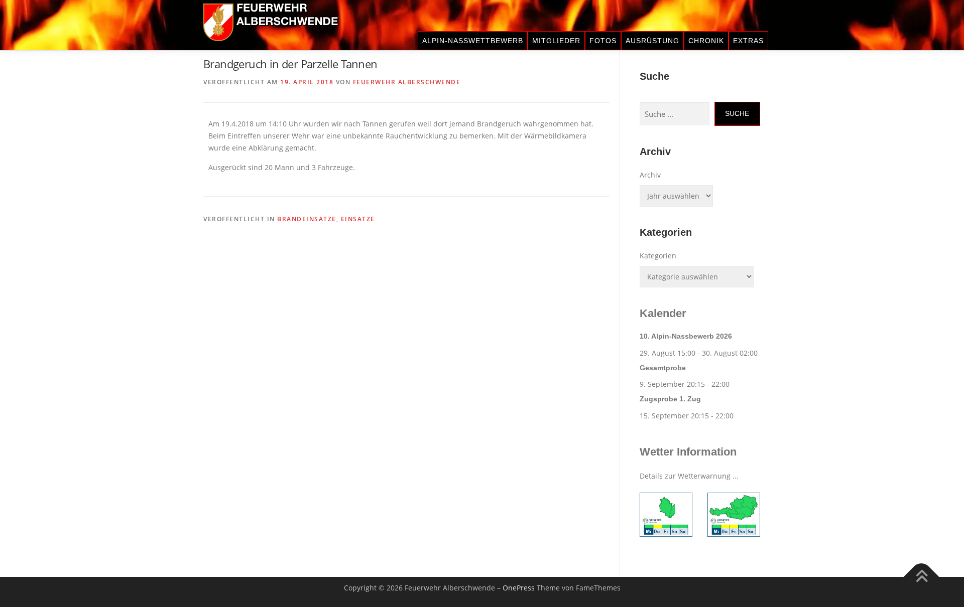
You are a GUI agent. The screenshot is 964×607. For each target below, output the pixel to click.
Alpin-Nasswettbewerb (472, 41)
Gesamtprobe (663, 368)
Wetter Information (688, 451)
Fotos (603, 41)
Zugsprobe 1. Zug (670, 399)
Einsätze (358, 219)
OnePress (519, 587)
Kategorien (658, 255)
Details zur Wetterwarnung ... (689, 476)
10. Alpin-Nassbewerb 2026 (686, 336)
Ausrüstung (652, 41)
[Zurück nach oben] (921, 577)
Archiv (650, 175)
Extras (748, 41)
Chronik (706, 41)
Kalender (663, 313)
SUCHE (737, 113)
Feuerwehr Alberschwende (407, 82)
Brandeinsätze (306, 219)
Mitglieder (556, 41)
